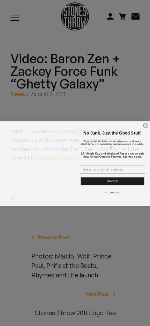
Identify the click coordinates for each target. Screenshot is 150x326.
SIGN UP (112, 180)
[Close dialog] (145, 120)
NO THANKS (112, 192)
